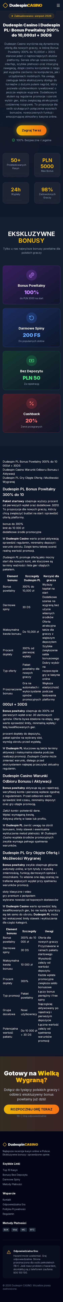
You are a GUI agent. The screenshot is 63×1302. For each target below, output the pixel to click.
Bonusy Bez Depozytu (15, 1174)
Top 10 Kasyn (10, 1170)
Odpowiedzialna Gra (14, 1204)
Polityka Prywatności (14, 1209)
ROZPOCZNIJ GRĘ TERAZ (31, 1109)
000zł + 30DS (11, 465)
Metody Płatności (12, 1184)
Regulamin (8, 1213)
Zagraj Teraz (31, 130)
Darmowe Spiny (11, 1179)
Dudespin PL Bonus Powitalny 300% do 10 (30, 461)
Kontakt (7, 1199)
